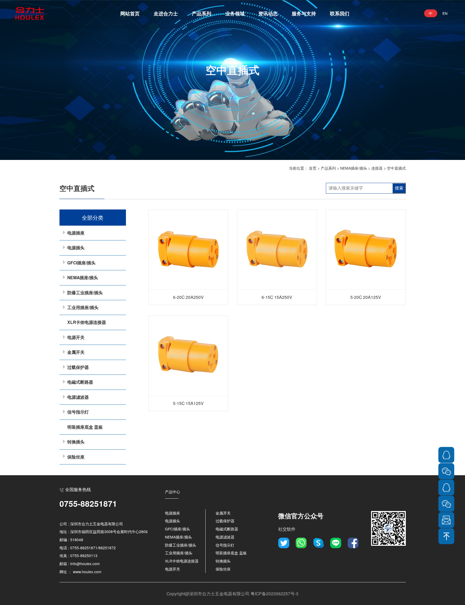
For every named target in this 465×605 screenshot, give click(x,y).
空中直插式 (396, 168)
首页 (312, 168)
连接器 (377, 168)
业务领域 (235, 13)
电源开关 (75, 337)
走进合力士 (166, 13)
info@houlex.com (85, 563)
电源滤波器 (78, 397)
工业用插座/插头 (82, 307)
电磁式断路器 (80, 382)
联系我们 (339, 13)
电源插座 (75, 233)
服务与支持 (304, 13)
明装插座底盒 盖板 (85, 427)
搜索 (399, 188)
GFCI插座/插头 (81, 263)
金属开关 (75, 352)
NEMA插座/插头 (353, 168)
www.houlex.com (87, 571)
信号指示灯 (78, 412)
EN (445, 13)
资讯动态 (268, 13)
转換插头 (75, 442)
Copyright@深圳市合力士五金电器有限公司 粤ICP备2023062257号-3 (232, 593)
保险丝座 (75, 457)
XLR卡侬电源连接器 (86, 322)
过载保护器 (78, 367)
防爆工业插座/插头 (85, 292)
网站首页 (130, 13)
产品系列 (201, 13)
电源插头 (75, 247)
